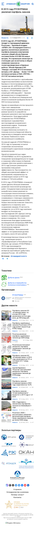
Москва (17, 301)
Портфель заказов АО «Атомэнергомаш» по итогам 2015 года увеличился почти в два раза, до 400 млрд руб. (21, 314)
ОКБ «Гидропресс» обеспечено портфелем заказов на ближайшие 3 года (21, 404)
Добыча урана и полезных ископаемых (23, 298)
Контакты (17, 497)
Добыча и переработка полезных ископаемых (17, 284)
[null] (28, 38)
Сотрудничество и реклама (17, 492)
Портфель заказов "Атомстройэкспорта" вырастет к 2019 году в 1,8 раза (22, 393)
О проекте (17, 489)
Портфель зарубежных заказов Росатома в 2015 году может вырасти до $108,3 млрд (22, 325)
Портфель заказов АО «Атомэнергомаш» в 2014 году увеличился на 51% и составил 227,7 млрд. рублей (22, 359)
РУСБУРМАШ (17, 295)
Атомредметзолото (19, 256)
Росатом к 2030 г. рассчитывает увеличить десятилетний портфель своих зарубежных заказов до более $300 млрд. (22, 416)
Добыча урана (13, 278)
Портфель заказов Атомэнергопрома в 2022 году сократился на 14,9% (22, 383)
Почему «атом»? (17, 495)
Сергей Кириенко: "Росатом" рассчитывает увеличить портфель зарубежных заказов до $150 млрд (21, 371)
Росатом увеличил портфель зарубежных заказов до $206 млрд (21, 336)
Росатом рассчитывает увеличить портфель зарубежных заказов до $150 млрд (21, 347)
